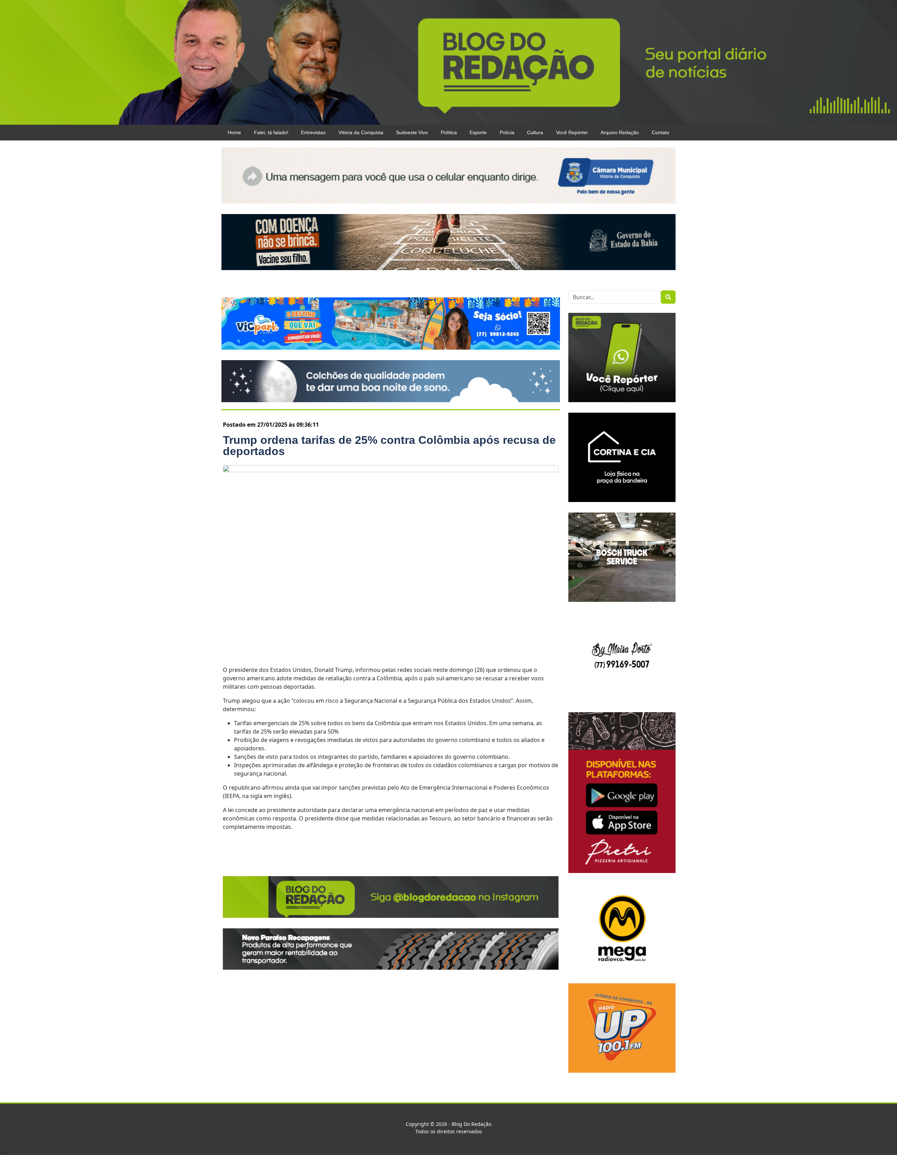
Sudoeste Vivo (412, 132)
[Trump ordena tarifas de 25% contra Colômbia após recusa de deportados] (391, 561)
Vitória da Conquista (360, 132)
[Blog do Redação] (448, 61)
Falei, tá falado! (271, 132)
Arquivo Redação (620, 132)
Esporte (478, 132)
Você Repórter (572, 132)
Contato (660, 132)
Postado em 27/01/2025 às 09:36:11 (271, 424)
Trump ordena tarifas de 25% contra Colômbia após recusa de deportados (389, 446)
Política (449, 132)
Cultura (535, 132)
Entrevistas (313, 132)
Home (234, 132)
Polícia (507, 132)
